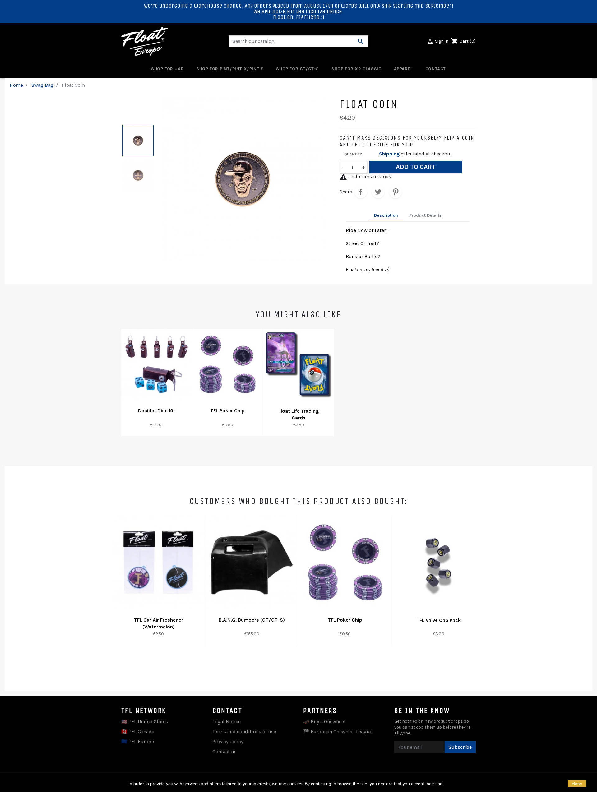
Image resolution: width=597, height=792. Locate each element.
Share (360, 192)
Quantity (353, 154)
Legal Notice (226, 722)
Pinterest (395, 192)
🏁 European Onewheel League (337, 731)
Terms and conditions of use (244, 731)
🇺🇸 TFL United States (144, 722)
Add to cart (416, 166)
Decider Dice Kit (156, 411)
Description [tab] (386, 215)
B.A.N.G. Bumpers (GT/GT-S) (252, 620)
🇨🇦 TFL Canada (137, 731)
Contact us (224, 751)
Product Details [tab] (425, 215)
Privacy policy (227, 741)
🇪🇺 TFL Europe (137, 741)
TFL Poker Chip (227, 411)
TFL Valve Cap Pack (438, 620)
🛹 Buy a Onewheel (324, 722)
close (577, 783)
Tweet (378, 192)
